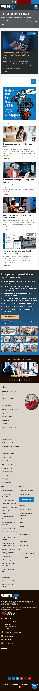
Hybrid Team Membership (11, 413)
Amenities (5, 435)
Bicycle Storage (7, 472)
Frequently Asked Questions (26, 514)
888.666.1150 (9, 640)
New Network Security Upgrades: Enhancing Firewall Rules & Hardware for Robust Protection (19, 56)
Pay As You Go (7, 406)
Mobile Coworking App (9, 507)
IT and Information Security (8, 539)
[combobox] (17, 81)
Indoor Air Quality (8, 454)
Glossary (23, 519)
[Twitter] (17, 678)
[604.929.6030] (2, 636)
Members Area (25, 494)
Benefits (4, 487)
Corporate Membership (10, 409)
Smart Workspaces (8, 491)
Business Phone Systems (7, 518)
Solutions (4, 387)
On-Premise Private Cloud (8, 585)
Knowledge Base (26, 509)
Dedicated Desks (8, 398)
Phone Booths (7, 468)
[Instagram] (25, 678)
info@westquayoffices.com (14, 632)
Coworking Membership (10, 391)
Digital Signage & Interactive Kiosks (8, 544)
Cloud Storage (7, 560)
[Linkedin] (13, 678)
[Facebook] (9, 678)
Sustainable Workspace (6, 495)
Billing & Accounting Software (8, 565)
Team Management (9, 504)
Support (22, 505)
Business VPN (6, 556)
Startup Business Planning (8, 570)
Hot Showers (6, 482)
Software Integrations (9, 549)
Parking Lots (6, 479)
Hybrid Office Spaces (9, 427)
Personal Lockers (7, 464)
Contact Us (24, 545)
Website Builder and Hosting (9, 512)
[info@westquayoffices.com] (2, 632)
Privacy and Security (9, 553)
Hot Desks (5, 420)
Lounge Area (6, 439)
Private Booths (7, 461)
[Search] (33, 81)
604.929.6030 (9, 636)
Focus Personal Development (7, 576)
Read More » (7, 71)
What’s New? (24, 534)
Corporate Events (8, 431)
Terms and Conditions (27, 553)
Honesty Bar (6, 475)
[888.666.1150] (2, 639)
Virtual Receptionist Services (9, 523)
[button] (3, 370)
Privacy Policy (24, 557)
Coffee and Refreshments (11, 443)
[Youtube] (21, 678)
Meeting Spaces (7, 402)
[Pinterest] (29, 678)
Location (23, 531)
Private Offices (7, 395)
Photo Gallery (24, 538)
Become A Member (24, 2)
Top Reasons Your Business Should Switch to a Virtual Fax (17, 252)
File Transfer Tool (8, 581)
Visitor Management (9, 500)
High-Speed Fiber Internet (11, 446)
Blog (21, 522)
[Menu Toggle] (36, 7)
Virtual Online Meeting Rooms (9, 533)
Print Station (6, 457)
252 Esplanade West (12, 622)
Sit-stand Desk (7, 450)
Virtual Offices (7, 416)
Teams (4, 424)
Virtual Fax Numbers (9, 528)
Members (35, 2)
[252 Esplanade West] (2, 622)
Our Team (23, 542)
